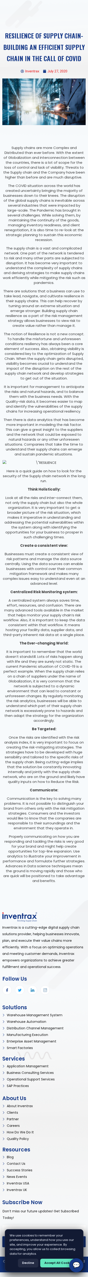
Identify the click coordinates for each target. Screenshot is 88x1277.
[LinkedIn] (32, 990)
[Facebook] (7, 990)
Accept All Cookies (59, 1263)
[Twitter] (19, 990)
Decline (28, 1263)
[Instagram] (45, 990)
